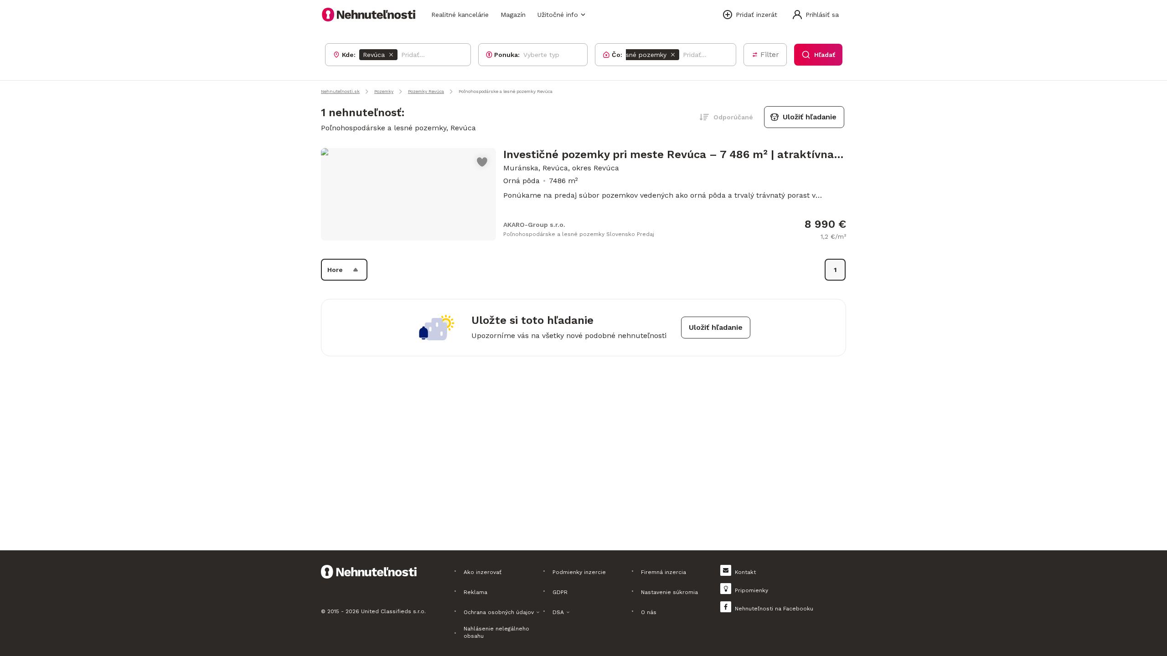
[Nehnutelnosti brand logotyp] (369, 14)
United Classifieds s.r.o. (393, 611)
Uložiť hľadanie (810, 117)
